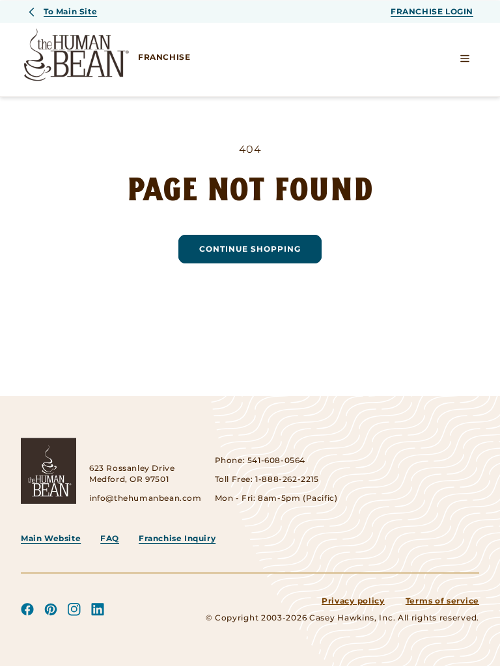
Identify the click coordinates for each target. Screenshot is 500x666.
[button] (465, 58)
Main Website (51, 538)
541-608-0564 (276, 460)
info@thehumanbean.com (145, 498)
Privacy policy (353, 601)
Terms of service (442, 601)
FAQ (109, 538)
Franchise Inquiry (177, 538)
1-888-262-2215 (286, 479)
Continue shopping (250, 249)
